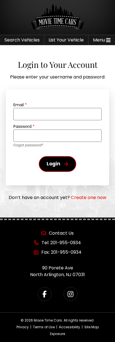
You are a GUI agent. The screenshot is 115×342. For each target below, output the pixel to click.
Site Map (91, 327)
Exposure (57, 333)
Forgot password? (28, 145)
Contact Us (61, 233)
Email (20, 105)
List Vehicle (66, 40)
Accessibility (69, 327)
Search (22, 40)
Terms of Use (44, 327)
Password (24, 126)
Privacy (22, 327)
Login (53, 163)
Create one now (88, 197)
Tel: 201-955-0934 (61, 242)
